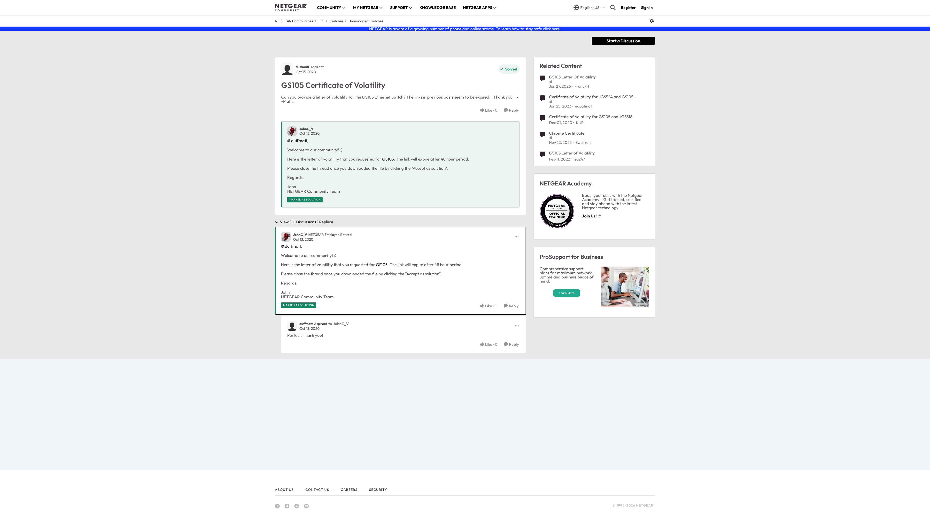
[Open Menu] (651, 20)
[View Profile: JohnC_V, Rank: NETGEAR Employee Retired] (286, 237)
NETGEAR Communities (294, 21)
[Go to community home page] (291, 7)
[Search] (613, 7)
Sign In (647, 7)
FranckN (581, 86)
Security (378, 489)
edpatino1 (583, 106)
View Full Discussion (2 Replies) (306, 222)
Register (628, 7)
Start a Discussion (623, 40)
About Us (284, 489)
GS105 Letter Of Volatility (572, 76)
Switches (336, 21)
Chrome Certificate (566, 133)
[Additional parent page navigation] (321, 20)
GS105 (388, 159)
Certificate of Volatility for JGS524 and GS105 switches (591, 97)
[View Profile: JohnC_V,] (292, 131)
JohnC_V (306, 129)
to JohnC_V (338, 324)
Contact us (317, 489)
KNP (580, 122)
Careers (349, 489)
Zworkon (583, 142)
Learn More (566, 293)
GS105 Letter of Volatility (572, 152)
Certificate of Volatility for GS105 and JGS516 (591, 116)
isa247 (579, 159)
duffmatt (302, 67)
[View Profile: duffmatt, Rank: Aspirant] (287, 69)
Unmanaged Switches (366, 21)
